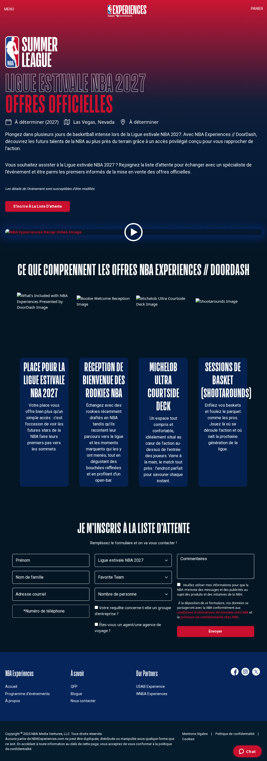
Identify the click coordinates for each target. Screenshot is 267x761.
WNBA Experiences (151, 694)
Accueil (11, 686)
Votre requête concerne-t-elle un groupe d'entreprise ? (133, 610)
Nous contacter (83, 701)
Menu (9, 9)
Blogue (76, 694)
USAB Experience (150, 686)
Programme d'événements (27, 694)
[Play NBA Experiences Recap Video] (133, 232)
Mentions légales (195, 734)
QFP (74, 686)
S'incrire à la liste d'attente (37, 206)
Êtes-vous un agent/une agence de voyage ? (128, 627)
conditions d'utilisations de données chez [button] (212, 612)
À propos (12, 701)
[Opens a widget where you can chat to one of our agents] (247, 751)
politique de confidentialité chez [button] (209, 617)
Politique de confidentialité (234, 734)
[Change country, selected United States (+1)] (17, 611)
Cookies (188, 739)
